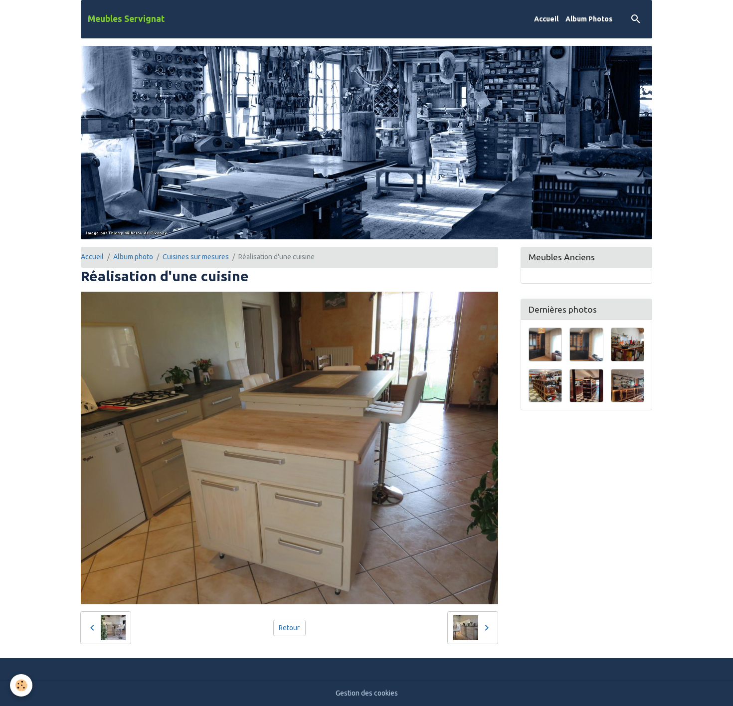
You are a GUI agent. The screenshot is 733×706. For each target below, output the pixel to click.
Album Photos (588, 19)
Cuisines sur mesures (196, 257)
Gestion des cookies (367, 693)
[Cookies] (21, 685)
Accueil (546, 19)
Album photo (133, 257)
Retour (289, 628)
